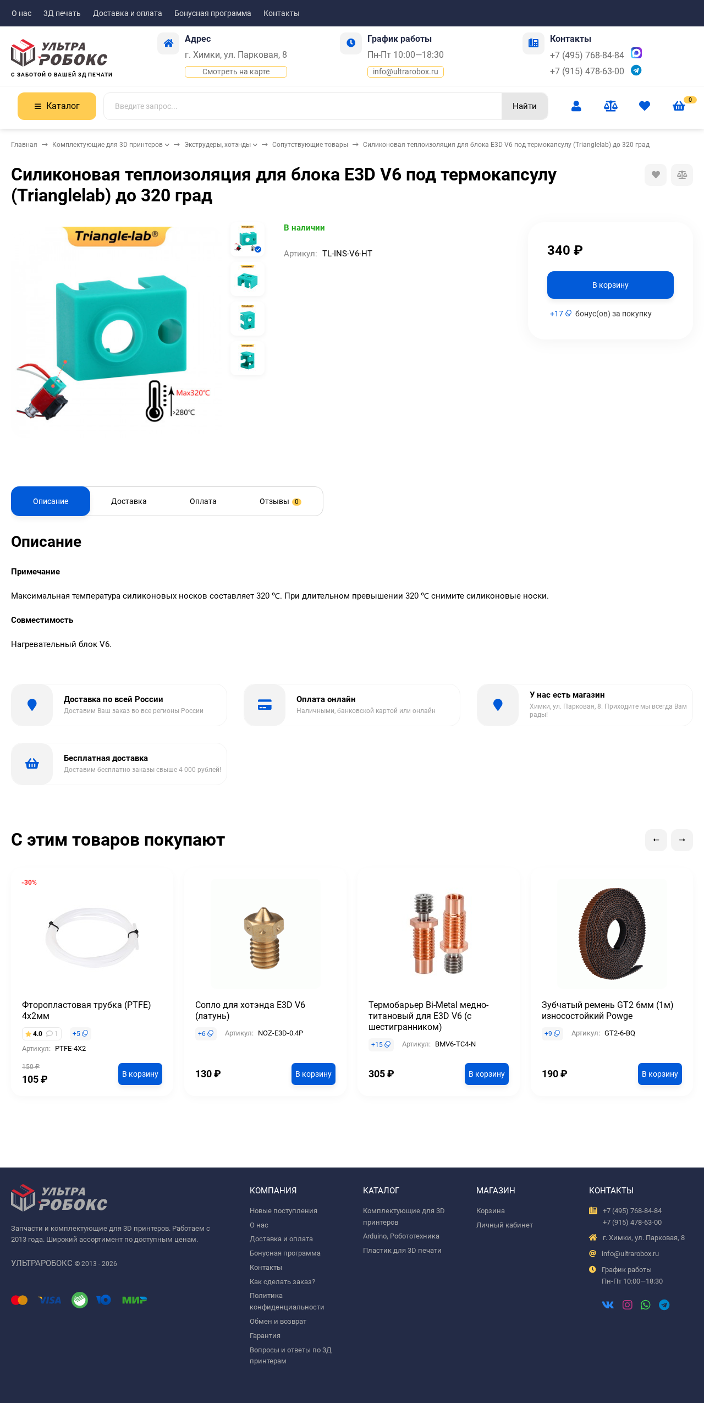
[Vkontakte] (608, 1306)
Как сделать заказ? (282, 1282)
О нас (21, 13)
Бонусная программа (212, 13)
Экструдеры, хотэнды (217, 145)
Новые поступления (283, 1211)
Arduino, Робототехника (401, 1236)
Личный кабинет (504, 1225)
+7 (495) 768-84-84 (587, 55)
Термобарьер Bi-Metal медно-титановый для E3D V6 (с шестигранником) (428, 1016)
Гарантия (265, 1335)
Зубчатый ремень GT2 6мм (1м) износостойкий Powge (608, 1010)
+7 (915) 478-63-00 (587, 71)
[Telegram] (664, 1306)
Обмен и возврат (278, 1321)
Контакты (281, 13)
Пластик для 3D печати (402, 1250)
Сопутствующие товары (310, 145)
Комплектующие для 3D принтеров (107, 145)
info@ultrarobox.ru (405, 71)
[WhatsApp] (646, 1306)
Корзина (490, 1211)
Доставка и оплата (127, 13)
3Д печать (62, 13)
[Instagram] (627, 1306)
